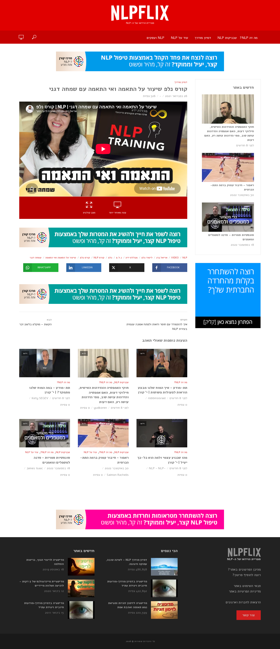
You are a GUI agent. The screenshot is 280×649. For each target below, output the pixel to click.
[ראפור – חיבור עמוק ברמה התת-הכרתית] (228, 167)
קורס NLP (99, 257)
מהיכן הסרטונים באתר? (244, 569)
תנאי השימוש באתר (247, 585)
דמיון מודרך (203, 37)
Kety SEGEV (40, 398)
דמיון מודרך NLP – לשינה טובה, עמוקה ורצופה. (126, 562)
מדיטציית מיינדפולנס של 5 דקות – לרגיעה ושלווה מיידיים (41, 584)
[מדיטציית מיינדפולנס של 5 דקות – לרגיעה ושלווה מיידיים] (81, 588)
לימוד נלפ (146, 257)
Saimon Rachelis (118, 475)
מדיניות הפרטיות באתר (245, 591)
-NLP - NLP (157, 468)
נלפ (110, 257)
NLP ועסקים (155, 37)
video (175, 257)
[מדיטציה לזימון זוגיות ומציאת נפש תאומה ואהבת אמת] (164, 610)
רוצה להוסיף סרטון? (247, 575)
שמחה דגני (36, 257)
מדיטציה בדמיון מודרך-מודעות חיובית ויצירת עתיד (127, 584)
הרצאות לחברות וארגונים (243, 602)
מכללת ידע (132, 257)
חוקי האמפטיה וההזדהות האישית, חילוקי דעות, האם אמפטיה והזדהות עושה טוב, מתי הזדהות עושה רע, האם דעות (104, 395)
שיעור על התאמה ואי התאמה (60, 257)
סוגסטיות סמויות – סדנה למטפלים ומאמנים (52, 460)
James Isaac (35, 468)
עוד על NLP (179, 37)
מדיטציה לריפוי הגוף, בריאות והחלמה (45, 562)
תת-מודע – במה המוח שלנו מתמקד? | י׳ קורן (49, 390)
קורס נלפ (85, 257)
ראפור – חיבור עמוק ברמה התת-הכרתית (104, 460)
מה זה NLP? (248, 37)
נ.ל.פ (119, 257)
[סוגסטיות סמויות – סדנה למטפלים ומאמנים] (228, 217)
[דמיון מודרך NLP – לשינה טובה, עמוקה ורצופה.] (164, 567)
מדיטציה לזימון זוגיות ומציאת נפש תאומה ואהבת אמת (127, 605)
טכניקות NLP (227, 37)
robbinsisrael (157, 398)
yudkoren (100, 408)
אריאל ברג (161, 257)
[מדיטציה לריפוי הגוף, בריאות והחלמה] (81, 567)
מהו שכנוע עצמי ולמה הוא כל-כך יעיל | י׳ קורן (162, 460)
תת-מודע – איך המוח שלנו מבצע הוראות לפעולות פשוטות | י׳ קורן (162, 390)
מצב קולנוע (89, 212)
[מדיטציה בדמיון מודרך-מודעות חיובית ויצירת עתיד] (164, 588)
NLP (184, 257)
